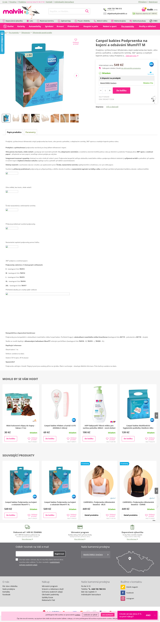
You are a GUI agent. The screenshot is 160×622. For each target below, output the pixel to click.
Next (76, 75)
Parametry (31, 132)
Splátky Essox (47, 597)
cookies (77, 615)
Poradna (12, 2)
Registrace (153, 2)
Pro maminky (14, 32)
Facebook (6, 594)
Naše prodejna (8, 589)
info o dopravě (112, 106)
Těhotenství (25, 32)
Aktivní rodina (102, 21)
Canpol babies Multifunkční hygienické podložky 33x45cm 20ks (138, 426)
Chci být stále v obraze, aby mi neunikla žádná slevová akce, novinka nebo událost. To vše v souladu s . (41, 562)
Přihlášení (142, 2)
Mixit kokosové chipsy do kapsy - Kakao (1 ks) (20, 426)
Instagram (130, 598)
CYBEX (155, 21)
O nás (4, 2)
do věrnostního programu (131, 68)
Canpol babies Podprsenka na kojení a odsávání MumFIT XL (60, 503)
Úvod (4, 32)
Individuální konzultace (64, 2)
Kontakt (49, 2)
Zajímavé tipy (66, 21)
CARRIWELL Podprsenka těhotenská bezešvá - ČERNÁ (138, 503)
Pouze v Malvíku (84, 21)
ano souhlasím (107, 615)
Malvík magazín (132, 587)
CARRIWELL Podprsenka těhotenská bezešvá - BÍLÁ (99, 503)
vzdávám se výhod (90, 615)
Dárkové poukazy (139, 21)
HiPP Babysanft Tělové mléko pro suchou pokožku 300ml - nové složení (99, 426)
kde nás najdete (88, 592)
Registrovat (59, 554)
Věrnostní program (50, 586)
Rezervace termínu (47, 21)
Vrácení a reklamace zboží (53, 589)
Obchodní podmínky (50, 594)
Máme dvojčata (120, 21)
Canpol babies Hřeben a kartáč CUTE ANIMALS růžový (60, 426)
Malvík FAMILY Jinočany (108, 83)
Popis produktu (14, 132)
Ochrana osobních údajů (52, 592)
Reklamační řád (48, 600)
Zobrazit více (131, 55)
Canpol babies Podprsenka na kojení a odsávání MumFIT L (21, 503)
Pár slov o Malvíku (10, 586)
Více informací (27, 539)
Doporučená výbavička (14, 21)
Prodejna (22, 2)
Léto (31, 21)
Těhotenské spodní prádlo (42, 32)
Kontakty (6, 592)
